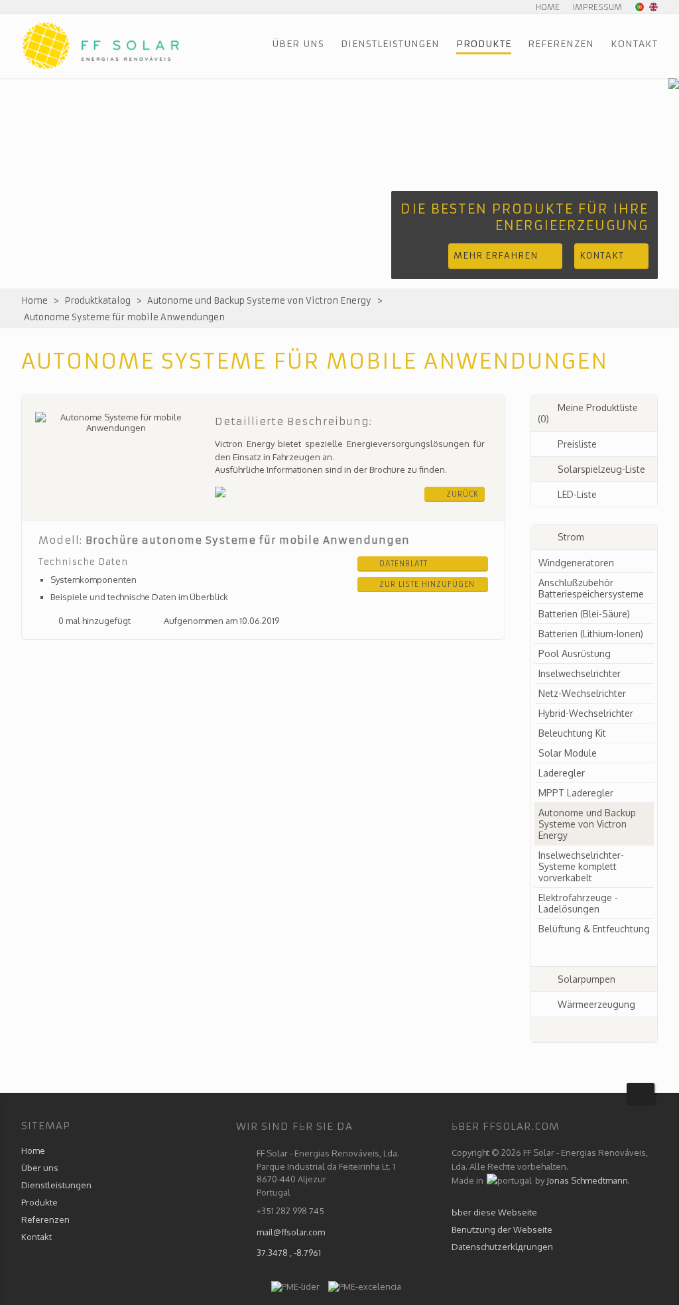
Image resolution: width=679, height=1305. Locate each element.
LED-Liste (577, 494)
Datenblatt (403, 563)
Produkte (483, 44)
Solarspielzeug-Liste (601, 469)
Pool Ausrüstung (574, 653)
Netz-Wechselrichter (582, 693)
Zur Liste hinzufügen (427, 584)
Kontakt (634, 44)
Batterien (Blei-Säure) (584, 613)
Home (548, 7)
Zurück (462, 494)
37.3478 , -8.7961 (289, 1252)
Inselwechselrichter (579, 673)
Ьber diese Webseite (494, 1212)
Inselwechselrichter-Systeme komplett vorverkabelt (581, 866)
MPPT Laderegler (575, 792)
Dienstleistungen (390, 44)
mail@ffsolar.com (291, 1232)
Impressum (597, 7)
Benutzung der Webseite (502, 1229)
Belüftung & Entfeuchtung (594, 928)
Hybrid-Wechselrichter (585, 713)
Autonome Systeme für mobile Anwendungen (124, 317)
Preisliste (577, 444)
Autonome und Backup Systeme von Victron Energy (259, 300)
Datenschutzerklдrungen (502, 1246)
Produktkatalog (97, 300)
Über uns (298, 44)
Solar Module (567, 753)
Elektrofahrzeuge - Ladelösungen (578, 903)
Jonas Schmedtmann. (588, 1180)
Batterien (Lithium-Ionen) (590, 633)
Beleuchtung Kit (572, 733)
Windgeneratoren (576, 562)
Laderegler (561, 772)
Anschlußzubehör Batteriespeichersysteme (591, 588)
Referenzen (561, 44)
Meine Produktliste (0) (588, 413)
